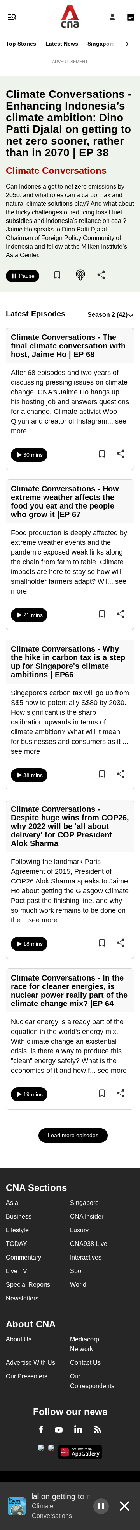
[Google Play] (41, 1450)
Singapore (101, 44)
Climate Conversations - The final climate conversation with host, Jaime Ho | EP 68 (68, 346)
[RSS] (97, 1431)
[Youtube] (59, 1430)
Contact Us (85, 1362)
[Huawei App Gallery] (80, 1452)
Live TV (16, 1271)
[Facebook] (41, 1431)
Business (19, 1216)
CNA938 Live (88, 1243)
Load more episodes (73, 1135)
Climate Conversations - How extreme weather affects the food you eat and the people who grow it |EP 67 (65, 501)
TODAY (16, 1243)
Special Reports (28, 1284)
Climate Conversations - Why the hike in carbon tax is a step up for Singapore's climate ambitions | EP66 (68, 662)
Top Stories (21, 44)
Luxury (79, 1230)
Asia (12, 1203)
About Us (19, 1339)
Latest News (62, 44)
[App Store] (51, 1450)
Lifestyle (17, 1230)
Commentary (23, 1257)
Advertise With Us (30, 1362)
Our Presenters (26, 1376)
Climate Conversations (56, 170)
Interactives (86, 1257)
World (78, 1284)
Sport (77, 1271)
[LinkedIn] (78, 1431)
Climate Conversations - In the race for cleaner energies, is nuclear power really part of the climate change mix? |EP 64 (69, 990)
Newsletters (22, 1298)
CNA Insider (86, 1216)
